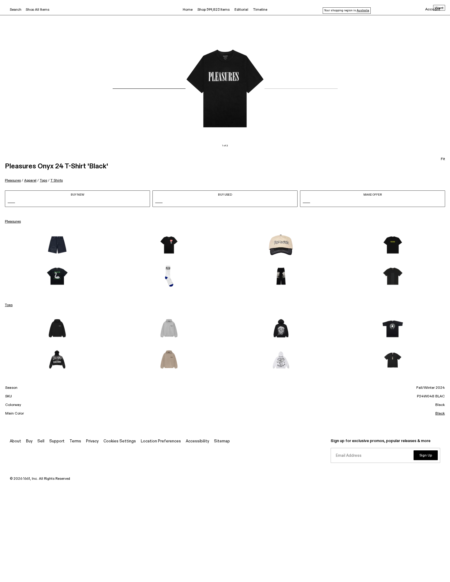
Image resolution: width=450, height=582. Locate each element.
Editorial (241, 10)
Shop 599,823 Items (213, 10)
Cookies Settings (119, 441)
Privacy (92, 441)
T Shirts (57, 180)
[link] (57, 245)
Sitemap (222, 441)
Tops (43, 180)
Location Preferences (161, 441)
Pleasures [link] (13, 221)
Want (439, 8)
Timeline (260, 10)
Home (188, 10)
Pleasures (13, 180)
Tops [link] (9, 305)
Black (440, 413)
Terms (75, 441)
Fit (443, 159)
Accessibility (197, 441)
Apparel (30, 180)
